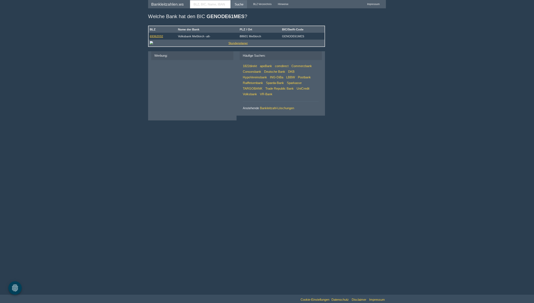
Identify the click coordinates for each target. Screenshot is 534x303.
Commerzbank (301, 66)
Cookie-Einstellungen (315, 299)
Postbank (304, 77)
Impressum (373, 4)
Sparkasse (294, 83)
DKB (291, 71)
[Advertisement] (185, 89)
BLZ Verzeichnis (262, 4)
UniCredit (303, 88)
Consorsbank (252, 71)
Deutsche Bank (274, 71)
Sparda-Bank (275, 83)
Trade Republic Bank (279, 88)
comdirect (281, 66)
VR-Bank (266, 94)
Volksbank (250, 94)
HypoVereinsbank (255, 77)
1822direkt (250, 66)
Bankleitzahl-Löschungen (277, 108)
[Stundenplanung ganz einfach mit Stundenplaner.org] (236, 43)
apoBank (266, 66)
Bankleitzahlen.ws (167, 4)
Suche (239, 4)
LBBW (290, 77)
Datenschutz (340, 299)
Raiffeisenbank (253, 83)
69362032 (156, 36)
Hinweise (283, 4)
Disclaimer (359, 299)
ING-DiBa (276, 77)
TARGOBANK (252, 88)
